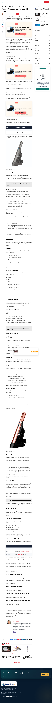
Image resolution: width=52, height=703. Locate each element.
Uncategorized (37, 63)
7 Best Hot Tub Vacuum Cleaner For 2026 (44, 25)
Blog (2, 653)
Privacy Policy (45, 684)
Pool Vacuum (17, 1)
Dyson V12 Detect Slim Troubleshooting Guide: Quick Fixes (16, 656)
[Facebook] (3, 19)
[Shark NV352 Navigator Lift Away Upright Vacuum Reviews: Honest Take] (27, 649)
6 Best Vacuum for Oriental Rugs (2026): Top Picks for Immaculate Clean (45, 9)
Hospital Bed (37, 45)
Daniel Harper (16, 621)
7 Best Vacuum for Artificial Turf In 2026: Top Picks (45, 20)
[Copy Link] (3, 31)
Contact (50, 701)
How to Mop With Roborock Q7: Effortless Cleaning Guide (6, 656)
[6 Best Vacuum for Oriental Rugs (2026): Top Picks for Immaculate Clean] (37, 9)
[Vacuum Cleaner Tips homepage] (9, 684)
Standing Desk (37, 60)
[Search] (49, 2)
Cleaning (46, 1)
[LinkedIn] (3, 24)
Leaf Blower (37, 51)
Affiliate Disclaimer (45, 688)
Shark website (20, 554)
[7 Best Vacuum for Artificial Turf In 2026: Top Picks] (37, 19)
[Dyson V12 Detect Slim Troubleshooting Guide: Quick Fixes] (17, 649)
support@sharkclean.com (25, 551)
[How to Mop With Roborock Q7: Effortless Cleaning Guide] (6, 649)
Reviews (36, 56)
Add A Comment (17, 662)
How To (36, 48)
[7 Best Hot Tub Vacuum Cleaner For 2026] (37, 25)
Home (13, 1)
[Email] (3, 29)
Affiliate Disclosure (44, 701)
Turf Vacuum (37, 61)
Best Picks (36, 33)
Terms (40, 701)
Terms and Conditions (46, 686)
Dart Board (36, 40)
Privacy (37, 701)
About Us (32, 686)
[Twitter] (3, 22)
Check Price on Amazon (20, 33)
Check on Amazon (43, 88)
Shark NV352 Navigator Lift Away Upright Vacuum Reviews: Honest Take (27, 656)
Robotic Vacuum (28, 1)
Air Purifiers (37, 32)
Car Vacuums (23, 1)
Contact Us (45, 674)
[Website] (15, 632)
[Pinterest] (3, 27)
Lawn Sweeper (37, 50)
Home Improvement (35, 1)
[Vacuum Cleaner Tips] (6, 2)
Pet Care (41, 1)
